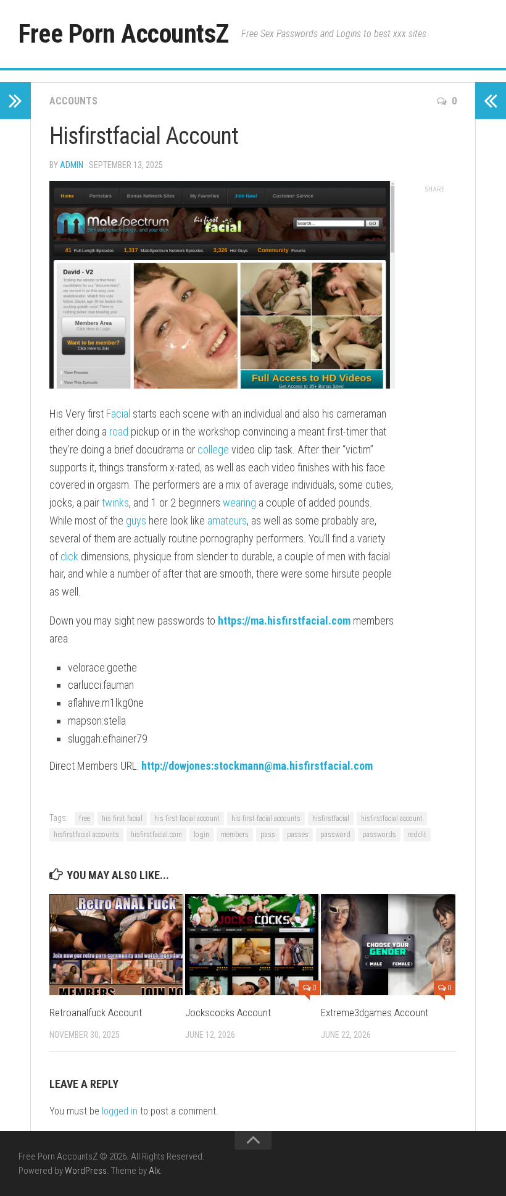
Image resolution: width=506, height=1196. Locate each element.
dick (69, 556)
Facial (118, 413)
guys (136, 520)
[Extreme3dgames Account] (388, 944)
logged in (120, 1111)
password (335, 834)
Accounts (73, 101)
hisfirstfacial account (392, 818)
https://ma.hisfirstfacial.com (284, 620)
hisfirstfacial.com (156, 834)
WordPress (86, 1170)
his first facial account (187, 818)
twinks (115, 502)
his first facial (122, 818)
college (213, 449)
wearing (239, 502)
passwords (379, 834)
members (235, 834)
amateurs (227, 520)
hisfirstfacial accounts (86, 834)
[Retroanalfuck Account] (117, 944)
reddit (417, 834)
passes (298, 834)
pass (267, 834)
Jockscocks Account (228, 1012)
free (84, 818)
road (118, 431)
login (201, 834)
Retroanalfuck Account (95, 1012)
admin (71, 165)
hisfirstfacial (330, 818)
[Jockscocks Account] (252, 944)
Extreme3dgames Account (374, 1012)
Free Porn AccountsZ (124, 34)
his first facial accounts (266, 818)
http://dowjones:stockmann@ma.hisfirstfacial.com (257, 765)
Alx (154, 1170)
